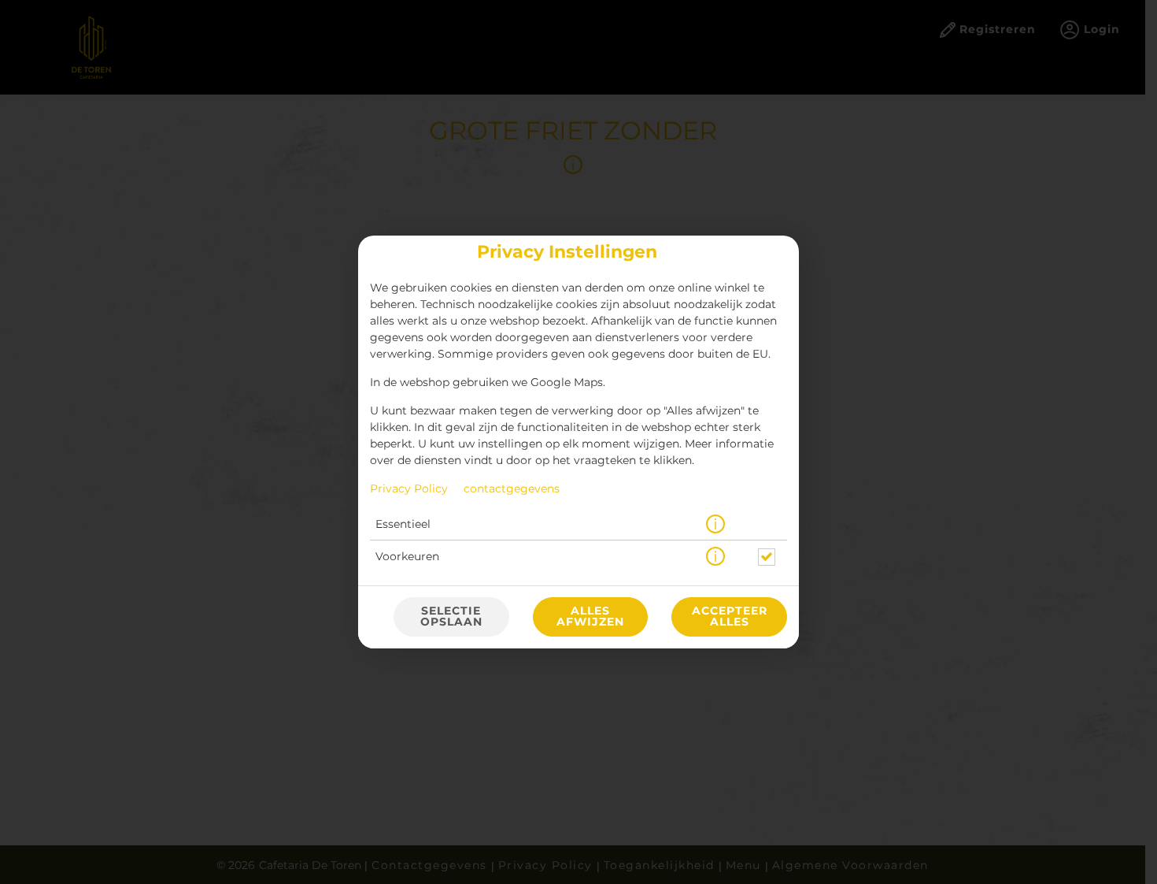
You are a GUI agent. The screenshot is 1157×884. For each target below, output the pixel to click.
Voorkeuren (407, 557)
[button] (715, 524)
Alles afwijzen (590, 617)
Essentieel (403, 524)
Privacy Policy (409, 489)
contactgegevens (512, 489)
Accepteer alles (729, 617)
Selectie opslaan (451, 617)
